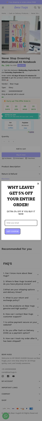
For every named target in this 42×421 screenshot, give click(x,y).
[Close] (38, 183)
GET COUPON (12, 231)
